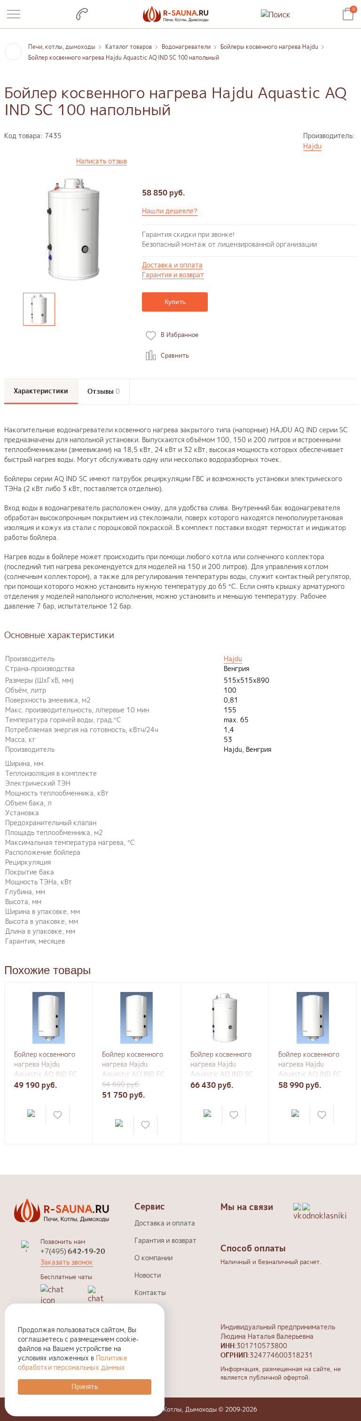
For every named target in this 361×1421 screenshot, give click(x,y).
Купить (175, 301)
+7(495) (72, 1251)
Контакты (150, 1292)
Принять (84, 1386)
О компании (153, 1257)
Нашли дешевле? (169, 210)
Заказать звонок (66, 1261)
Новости (147, 1275)
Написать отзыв (101, 161)
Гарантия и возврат (173, 275)
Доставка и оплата (172, 265)
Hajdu (312, 145)
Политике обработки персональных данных (72, 1362)
